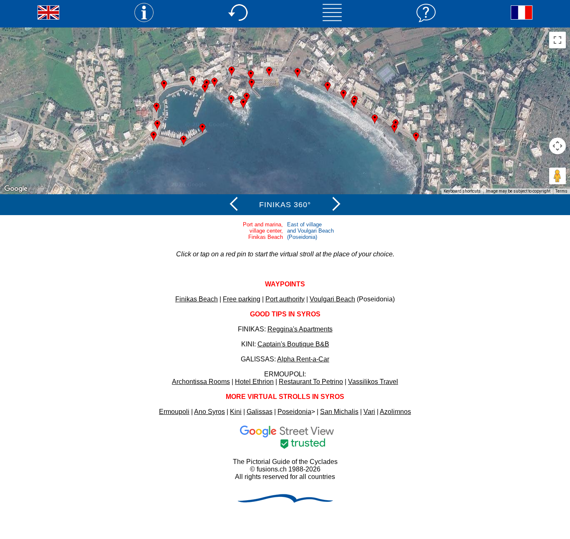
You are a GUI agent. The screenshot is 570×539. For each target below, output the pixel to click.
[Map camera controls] (557, 146)
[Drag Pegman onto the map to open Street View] (557, 176)
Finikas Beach (196, 299)
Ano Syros (209, 411)
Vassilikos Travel (373, 381)
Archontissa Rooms (201, 381)
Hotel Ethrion (254, 381)
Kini (236, 411)
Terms (561, 191)
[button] (343, 95)
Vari (369, 411)
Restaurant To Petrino (311, 381)
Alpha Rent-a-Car (303, 359)
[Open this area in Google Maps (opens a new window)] (16, 188)
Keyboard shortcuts (462, 191)
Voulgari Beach (332, 299)
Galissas (259, 411)
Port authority (285, 299)
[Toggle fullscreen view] (557, 40)
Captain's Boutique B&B (293, 344)
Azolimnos (395, 411)
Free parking (241, 299)
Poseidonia (294, 411)
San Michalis (339, 411)
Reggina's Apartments (300, 329)
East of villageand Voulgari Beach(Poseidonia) (310, 230)
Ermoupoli (174, 411)
